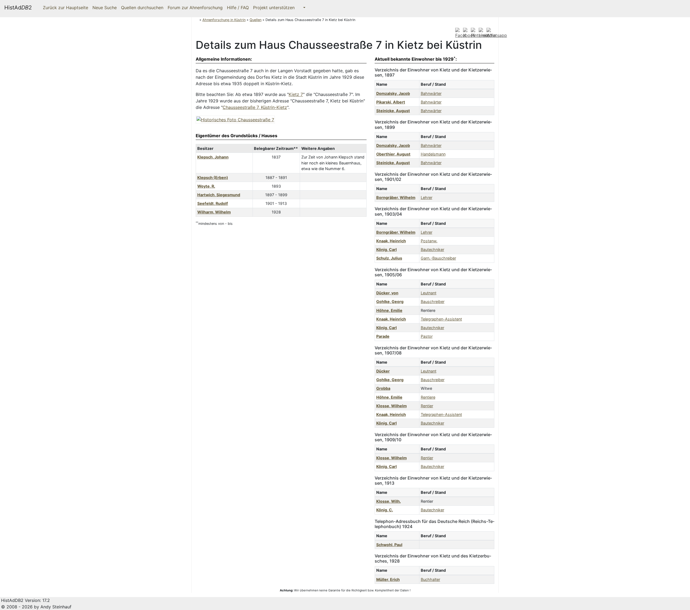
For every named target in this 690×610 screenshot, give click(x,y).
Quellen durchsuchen (142, 7)
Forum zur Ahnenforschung (195, 7)
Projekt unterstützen (274, 7)
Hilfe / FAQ (238, 7)
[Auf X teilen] (466, 33)
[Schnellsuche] (302, 7)
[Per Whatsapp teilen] (497, 33)
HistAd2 (18, 7)
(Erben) (212, 177)
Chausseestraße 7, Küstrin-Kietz (255, 107)
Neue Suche (104, 7)
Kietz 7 (296, 94)
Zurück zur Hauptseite (65, 7)
